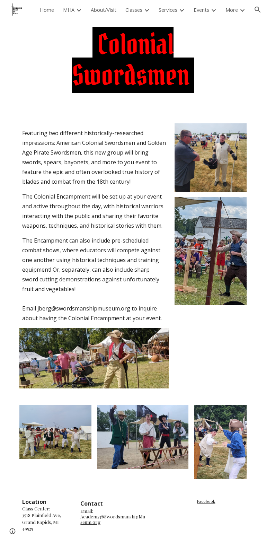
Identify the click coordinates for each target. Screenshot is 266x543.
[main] (132, 60)
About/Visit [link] (103, 9)
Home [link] (47, 9)
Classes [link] (133, 9)
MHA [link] (68, 9)
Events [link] (201, 9)
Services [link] (168, 9)
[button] (257, 9)
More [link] (231, 9)
